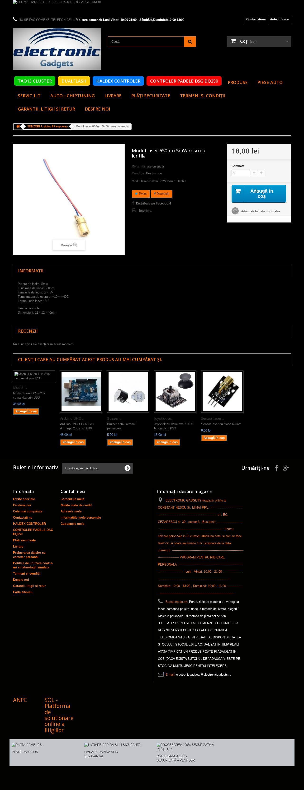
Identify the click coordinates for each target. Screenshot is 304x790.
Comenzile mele (72, 499)
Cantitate (238, 166)
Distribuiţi (162, 193)
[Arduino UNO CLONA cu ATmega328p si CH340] (81, 392)
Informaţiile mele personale (81, 517)
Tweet (142, 193)
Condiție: (138, 173)
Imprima (145, 210)
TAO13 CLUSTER (35, 81)
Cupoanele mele (72, 523)
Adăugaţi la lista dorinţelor (260, 211)
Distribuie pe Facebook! (153, 203)
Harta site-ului (23, 592)
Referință (138, 166)
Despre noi (97, 109)
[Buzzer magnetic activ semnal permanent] (128, 392)
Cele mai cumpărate (27, 511)
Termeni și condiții (202, 95)
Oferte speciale (24, 499)
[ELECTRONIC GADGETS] (57, 49)
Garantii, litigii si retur (46, 109)
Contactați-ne (256, 19)
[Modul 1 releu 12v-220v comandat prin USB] (34, 376)
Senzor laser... (212, 418)
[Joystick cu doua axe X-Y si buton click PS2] (175, 392)
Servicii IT (29, 95)
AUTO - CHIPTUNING (72, 95)
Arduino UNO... (72, 418)
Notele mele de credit (76, 505)
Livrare (113, 95)
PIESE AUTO (270, 82)
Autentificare (279, 19)
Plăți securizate (150, 95)
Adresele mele (71, 511)
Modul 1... (20, 387)
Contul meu (73, 491)
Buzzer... (114, 418)
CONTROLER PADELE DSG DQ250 (184, 81)
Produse (238, 82)
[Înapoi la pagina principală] (18, 127)
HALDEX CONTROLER (118, 81)
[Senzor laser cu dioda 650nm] (222, 392)
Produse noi (22, 505)
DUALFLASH (74, 81)
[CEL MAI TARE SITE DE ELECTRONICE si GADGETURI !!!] (152, 7)
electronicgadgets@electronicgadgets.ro (203, 674)
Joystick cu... (163, 418)
